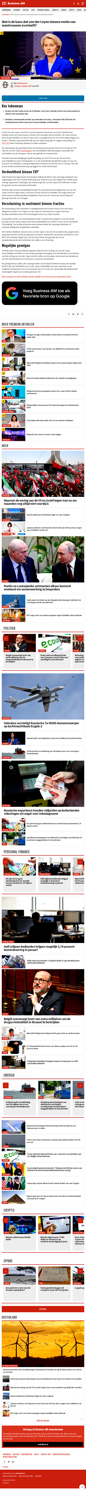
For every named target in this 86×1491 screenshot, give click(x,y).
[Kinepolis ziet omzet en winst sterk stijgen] (13, 429)
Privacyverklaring (10, 1457)
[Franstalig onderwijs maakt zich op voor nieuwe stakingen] (13, 415)
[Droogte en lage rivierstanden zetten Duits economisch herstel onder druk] (13, 330)
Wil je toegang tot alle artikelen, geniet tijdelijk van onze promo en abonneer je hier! (36, 276)
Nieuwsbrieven (26, 1454)
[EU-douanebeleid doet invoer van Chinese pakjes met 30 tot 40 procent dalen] (13, 1042)
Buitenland (5, 78)
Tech (33, 10)
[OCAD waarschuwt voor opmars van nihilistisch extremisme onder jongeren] (13, 345)
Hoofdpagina (5, 14)
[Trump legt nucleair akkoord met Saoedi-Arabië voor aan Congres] (13, 1178)
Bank (4, 341)
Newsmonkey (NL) (10, 1476)
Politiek (25, 10)
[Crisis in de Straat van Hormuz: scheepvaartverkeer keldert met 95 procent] (13, 1136)
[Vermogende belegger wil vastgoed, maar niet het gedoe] (54, 1268)
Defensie (5, 581)
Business (5, 369)
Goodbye (38, 1476)
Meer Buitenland (60, 1420)
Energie (63, 10)
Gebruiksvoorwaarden (61, 1454)
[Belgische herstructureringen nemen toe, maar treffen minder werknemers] (13, 387)
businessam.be (22, 83)
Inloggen (16, 1454)
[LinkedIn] (13, 1461)
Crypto (71, 10)
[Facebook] (4, 1461)
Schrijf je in (43, 1444)
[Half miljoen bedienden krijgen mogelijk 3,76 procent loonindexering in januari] (43, 898)
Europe (5, 1053)
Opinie (79, 10)
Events (36, 1454)
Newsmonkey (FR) (26, 1476)
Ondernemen (6, 10)
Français (5, 1466)
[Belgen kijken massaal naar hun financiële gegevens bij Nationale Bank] (13, 401)
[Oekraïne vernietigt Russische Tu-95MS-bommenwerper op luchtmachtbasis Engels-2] (43, 675)
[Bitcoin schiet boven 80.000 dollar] (20, 1217)
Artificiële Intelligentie (10, 1366)
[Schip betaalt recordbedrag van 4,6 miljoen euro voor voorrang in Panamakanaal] (13, 747)
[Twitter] (9, 1461)
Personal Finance (43, 10)
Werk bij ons (46, 1454)
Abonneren (7, 1454)
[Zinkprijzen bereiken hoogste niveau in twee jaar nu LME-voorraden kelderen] (13, 1057)
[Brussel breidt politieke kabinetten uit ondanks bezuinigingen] (13, 373)
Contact (6, 1483)
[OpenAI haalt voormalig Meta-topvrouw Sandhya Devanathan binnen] (13, 733)
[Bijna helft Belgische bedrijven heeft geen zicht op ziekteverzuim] (13, 1028)
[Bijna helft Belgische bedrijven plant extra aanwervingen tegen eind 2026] (13, 359)
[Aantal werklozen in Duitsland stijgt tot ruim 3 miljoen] (13, 509)
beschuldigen (26, 150)
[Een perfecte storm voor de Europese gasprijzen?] (20, 1268)
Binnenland (6, 355)
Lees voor (43, 98)
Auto (4, 844)
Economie (16, 10)
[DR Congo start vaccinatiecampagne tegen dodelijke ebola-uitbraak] (13, 610)
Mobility (55, 10)
